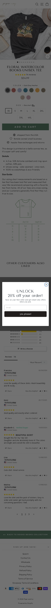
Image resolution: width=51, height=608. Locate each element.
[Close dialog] (46, 284)
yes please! (25, 314)
